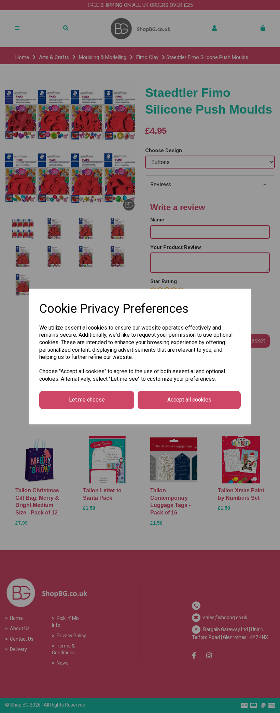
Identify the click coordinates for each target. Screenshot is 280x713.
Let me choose (87, 399)
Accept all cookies (189, 399)
